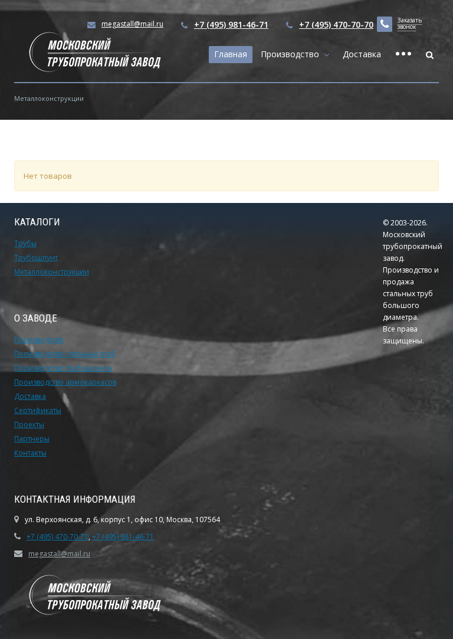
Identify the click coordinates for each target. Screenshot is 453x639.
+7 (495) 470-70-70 (336, 24)
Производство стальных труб (65, 354)
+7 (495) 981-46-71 (231, 24)
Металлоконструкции (51, 272)
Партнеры (32, 439)
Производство (292, 54)
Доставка (362, 54)
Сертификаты (37, 410)
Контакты (30, 453)
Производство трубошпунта (63, 368)
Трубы (25, 243)
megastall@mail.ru (59, 554)
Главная (230, 54)
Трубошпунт (36, 258)
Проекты (29, 425)
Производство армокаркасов (65, 382)
